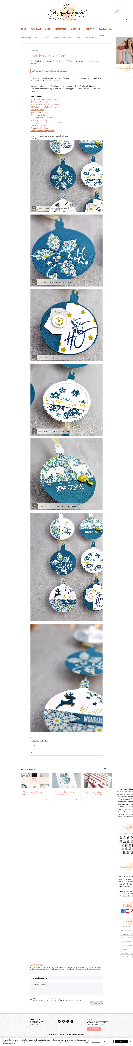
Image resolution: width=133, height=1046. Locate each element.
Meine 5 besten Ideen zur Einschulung (32, 793)
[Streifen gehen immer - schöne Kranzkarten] (98, 780)
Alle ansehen (108, 769)
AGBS (89, 1019)
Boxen (37, 38)
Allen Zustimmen (121, 1042)
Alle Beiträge (26, 38)
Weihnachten (44, 741)
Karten (46, 38)
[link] (117, 11)
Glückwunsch (125, 934)
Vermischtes (89, 38)
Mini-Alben (67, 38)
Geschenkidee (34, 741)
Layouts (55, 38)
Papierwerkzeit (125, 957)
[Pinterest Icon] (71, 1021)
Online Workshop (126, 942)
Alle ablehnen (107, 1042)
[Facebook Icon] (63, 1021)
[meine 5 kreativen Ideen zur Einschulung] (35, 780)
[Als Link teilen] (31, 752)
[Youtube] (127, 911)
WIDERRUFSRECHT (95, 1025)
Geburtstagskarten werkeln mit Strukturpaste (65, 793)
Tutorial (123, 930)
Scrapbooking (125, 949)
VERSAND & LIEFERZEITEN (98, 1022)
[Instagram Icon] (67, 1021)
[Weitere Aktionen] (101, 50)
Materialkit (124, 953)
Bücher (77, 38)
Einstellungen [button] (96, 1042)
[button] (94, 1029)
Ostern (123, 945)
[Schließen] (130, 1041)
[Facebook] (123, 911)
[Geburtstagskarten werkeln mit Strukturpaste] (66, 780)
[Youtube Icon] (59, 1021)
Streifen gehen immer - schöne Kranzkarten (95, 793)
